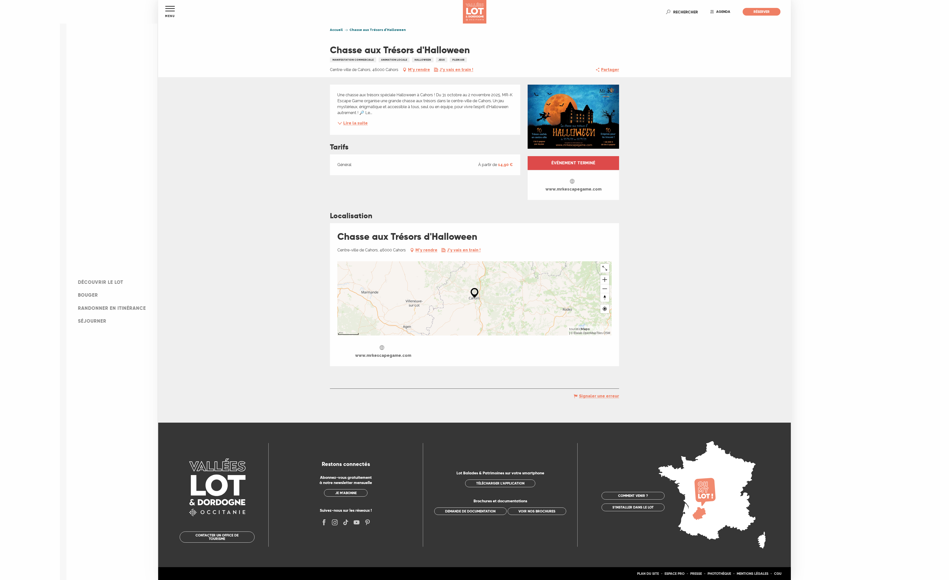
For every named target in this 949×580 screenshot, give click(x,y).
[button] (685, 11)
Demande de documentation (470, 511)
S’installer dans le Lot (633, 507)
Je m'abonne (346, 493)
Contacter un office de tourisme (216, 537)
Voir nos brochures (536, 511)
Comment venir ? (633, 495)
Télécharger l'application (500, 483)
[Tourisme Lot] (474, 12)
